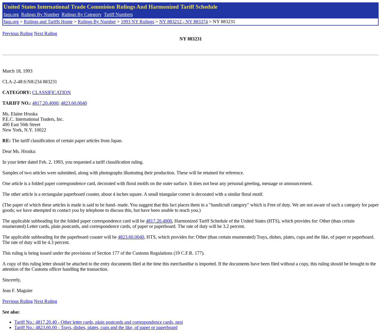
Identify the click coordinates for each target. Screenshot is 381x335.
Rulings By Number (40, 14)
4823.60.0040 (74, 103)
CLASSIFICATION (51, 92)
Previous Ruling (17, 33)
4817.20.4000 (45, 103)
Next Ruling (45, 33)
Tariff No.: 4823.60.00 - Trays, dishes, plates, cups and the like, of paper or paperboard (95, 327)
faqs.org (11, 14)
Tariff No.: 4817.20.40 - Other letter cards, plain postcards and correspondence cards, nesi (98, 322)
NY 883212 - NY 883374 (183, 21)
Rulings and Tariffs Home (48, 21)
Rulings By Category (82, 14)
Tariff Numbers (118, 14)
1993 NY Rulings (137, 21)
